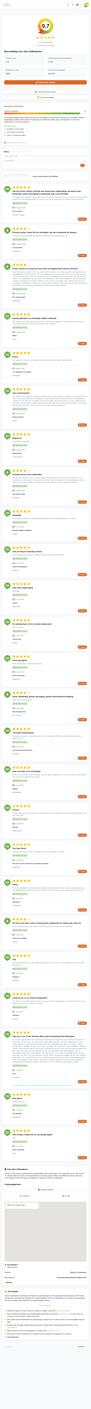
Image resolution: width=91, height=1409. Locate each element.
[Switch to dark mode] (72, 5)
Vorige (9, 1346)
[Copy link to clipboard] (68, 5)
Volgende (81, 1346)
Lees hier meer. (53, 1330)
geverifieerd (11, 1327)
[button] (45, 1336)
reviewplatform (63, 1314)
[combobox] (45, 156)
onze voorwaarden (63, 1311)
